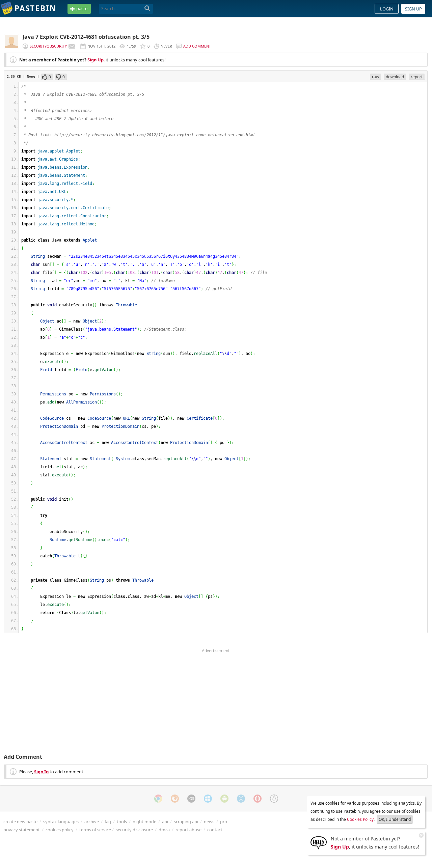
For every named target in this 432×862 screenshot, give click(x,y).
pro (223, 821)
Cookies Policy (360, 819)
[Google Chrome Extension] (158, 799)
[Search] (147, 8)
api (165, 821)
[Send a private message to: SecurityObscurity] (72, 46)
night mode (144, 821)
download (395, 77)
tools (122, 821)
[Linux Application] (274, 799)
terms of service (95, 830)
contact (214, 830)
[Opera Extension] (257, 799)
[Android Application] (224, 799)
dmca (164, 830)
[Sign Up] (318, 842)
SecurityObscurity (48, 46)
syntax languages (61, 821)
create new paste (20, 821)
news (209, 821)
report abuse (188, 830)
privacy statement (21, 830)
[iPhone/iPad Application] (191, 799)
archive (91, 821)
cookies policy (60, 830)
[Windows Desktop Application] (208, 799)
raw (375, 77)
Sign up (413, 9)
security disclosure (134, 830)
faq (108, 821)
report (417, 77)
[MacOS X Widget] (241, 799)
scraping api (186, 821)
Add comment (197, 46)
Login (387, 9)
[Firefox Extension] (175, 799)
